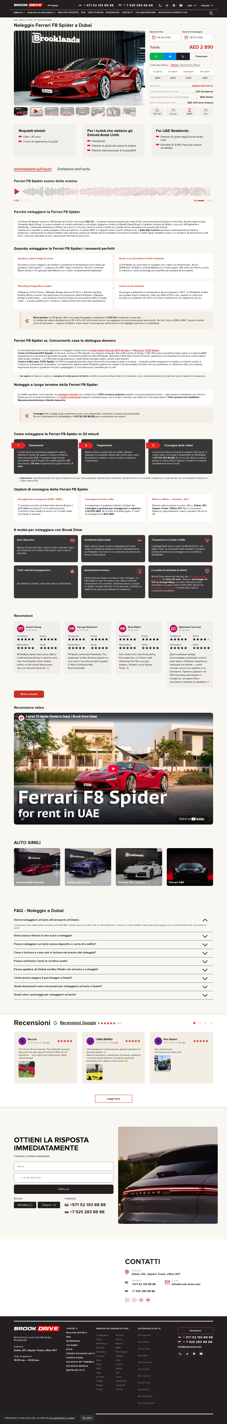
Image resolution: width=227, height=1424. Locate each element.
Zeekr (99, 1339)
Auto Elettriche (145, 1396)
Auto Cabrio (143, 1342)
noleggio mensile (68, 394)
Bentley (119, 1343)
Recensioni (112, 12)
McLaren (120, 1335)
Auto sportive (144, 1335)
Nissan (99, 1385)
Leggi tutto (113, 1098)
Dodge (99, 1381)
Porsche (100, 1347)
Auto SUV (142, 1355)
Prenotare (201, 56)
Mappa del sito (75, 1370)
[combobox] (19, 1177)
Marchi (18, 12)
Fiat (118, 1372)
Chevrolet (120, 1385)
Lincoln (119, 1364)
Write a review (29, 694)
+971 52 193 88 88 (88, 1204)
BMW (118, 1347)
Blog (69, 1349)
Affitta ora (64, 1189)
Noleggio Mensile (77, 1366)
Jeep (98, 1372)
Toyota (99, 1389)
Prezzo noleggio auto (80, 1353)
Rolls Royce (101, 1343)
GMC (98, 1368)
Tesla (98, 1364)
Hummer (100, 1377)
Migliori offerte (68, 12)
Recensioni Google (78, 1022)
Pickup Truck (144, 1382)
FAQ (83, 12)
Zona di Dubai (74, 1357)
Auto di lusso (144, 1349)
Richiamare (195, 1330)
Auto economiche (146, 1403)
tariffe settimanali (70, 397)
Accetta (87, 1418)
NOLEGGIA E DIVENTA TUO (172, 12)
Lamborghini (102, 1335)
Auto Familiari (144, 1362)
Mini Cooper (122, 1352)
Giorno (175, 65)
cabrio (166, 587)
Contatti (127, 12)
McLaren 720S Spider (146, 350)
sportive (156, 587)
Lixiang (119, 1389)
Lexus (119, 1377)
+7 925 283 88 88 (87, 1211)
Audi (98, 1360)
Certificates (95, 12)
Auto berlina (144, 1389)
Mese (196, 65)
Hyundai (100, 1356)
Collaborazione (145, 12)
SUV (173, 587)
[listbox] (190, 5)
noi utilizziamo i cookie (62, 1418)
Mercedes (101, 1352)
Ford (118, 1360)
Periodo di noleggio (40, 12)
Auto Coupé (143, 1369)
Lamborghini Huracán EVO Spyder (109, 350)
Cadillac (120, 1356)
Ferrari (119, 1339)
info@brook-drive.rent (186, 1284)
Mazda (119, 1368)
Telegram (47, 1205)
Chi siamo (72, 1345)
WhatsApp (23, 1205)
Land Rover (121, 1381)
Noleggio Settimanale (80, 1362)
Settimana (186, 65)
